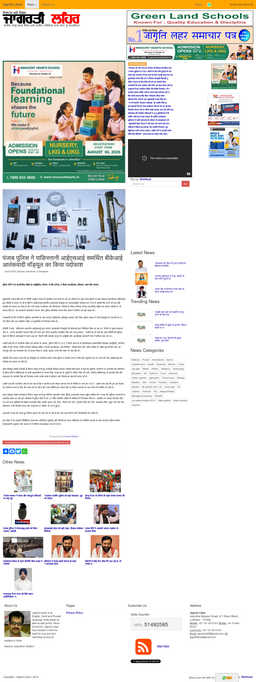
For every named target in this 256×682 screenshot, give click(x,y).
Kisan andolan (180, 400)
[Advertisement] (160, 431)
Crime (181, 364)
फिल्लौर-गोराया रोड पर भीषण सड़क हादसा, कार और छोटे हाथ (150, 109)
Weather (136, 382)
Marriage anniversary (142, 395)
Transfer (158, 395)
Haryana (136, 404)
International (158, 359)
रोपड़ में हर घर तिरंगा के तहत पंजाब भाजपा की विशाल (105, 497)
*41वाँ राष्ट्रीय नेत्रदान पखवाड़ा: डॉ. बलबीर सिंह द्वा (147, 102)
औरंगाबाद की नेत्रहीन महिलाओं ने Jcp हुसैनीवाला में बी (148, 113)
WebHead (145, 179)
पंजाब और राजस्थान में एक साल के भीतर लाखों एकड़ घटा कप (150, 74)
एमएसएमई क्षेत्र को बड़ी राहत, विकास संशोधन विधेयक (63, 529)
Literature (172, 373)
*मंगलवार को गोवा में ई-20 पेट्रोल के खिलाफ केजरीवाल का (150, 67)
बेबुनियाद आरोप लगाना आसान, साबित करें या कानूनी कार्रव (149, 130)
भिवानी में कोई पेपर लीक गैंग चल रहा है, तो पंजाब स (103, 562)
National (136, 359)
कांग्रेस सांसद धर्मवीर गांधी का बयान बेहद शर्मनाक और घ (148, 92)
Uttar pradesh (164, 400)
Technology (178, 368)
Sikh (144, 382)
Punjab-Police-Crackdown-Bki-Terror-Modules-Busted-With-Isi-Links (37, 442)
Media (146, 368)
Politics (155, 368)
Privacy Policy (74, 612)
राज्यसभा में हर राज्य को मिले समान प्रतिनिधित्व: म (18, 595)
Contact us (48, 4)
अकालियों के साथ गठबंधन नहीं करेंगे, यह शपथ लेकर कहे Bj (150, 85)
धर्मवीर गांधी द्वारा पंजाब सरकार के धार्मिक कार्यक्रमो (147, 116)
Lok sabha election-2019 (143, 400)
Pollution (163, 382)
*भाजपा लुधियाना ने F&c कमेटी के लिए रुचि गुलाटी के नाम (149, 71)
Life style (136, 368)
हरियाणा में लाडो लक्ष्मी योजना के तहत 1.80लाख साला (60, 562)
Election (135, 386)
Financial (146, 391)
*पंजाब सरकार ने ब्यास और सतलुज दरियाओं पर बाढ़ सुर (22, 497)
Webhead (247, 677)
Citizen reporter (139, 377)
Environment (168, 377)
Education (136, 373)
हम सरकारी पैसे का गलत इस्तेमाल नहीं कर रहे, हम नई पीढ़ (149, 106)
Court (163, 373)
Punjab (145, 359)
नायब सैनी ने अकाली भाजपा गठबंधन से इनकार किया (101, 529)
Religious (165, 368)
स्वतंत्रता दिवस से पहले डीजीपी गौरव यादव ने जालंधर (22, 562)
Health (151, 364)
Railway (181, 377)
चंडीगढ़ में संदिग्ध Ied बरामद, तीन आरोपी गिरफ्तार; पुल (148, 126)
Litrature (135, 391)
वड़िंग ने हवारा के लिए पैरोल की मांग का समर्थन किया (147, 81)
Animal (152, 382)
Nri (145, 373)
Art (178, 386)
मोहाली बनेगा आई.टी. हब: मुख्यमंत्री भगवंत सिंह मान (147, 99)
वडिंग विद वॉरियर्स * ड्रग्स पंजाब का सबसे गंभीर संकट (147, 133)
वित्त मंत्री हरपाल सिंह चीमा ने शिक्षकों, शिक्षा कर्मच (146, 95)
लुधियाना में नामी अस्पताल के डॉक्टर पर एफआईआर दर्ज (148, 120)
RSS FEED (162, 646)
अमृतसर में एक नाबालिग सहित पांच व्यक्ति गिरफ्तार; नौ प (149, 88)
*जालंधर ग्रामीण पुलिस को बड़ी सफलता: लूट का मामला (63, 497)
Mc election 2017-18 (151, 386)
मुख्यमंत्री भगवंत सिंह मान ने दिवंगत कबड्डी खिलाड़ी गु (148, 78)
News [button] (31, 4)
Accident (174, 382)
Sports (170, 359)
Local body (169, 386)
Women (172, 364)
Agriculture (154, 377)
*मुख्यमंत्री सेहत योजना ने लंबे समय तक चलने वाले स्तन (148, 123)
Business (161, 364)
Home (198, 4)
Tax (155, 391)
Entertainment (138, 364)
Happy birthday (167, 391)
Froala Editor (71, 436)
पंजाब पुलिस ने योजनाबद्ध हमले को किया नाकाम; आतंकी (20, 529)
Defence (154, 373)
